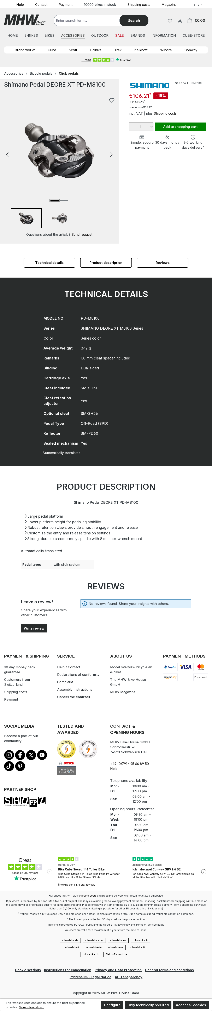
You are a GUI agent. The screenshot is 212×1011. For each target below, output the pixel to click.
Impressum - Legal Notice (90, 977)
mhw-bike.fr (140, 940)
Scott (73, 50)
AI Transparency (128, 977)
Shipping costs (138, 4)
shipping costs (87, 895)
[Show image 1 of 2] (55, 200)
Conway (190, 50)
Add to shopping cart (180, 127)
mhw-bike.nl (115, 947)
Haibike (95, 50)
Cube (52, 50)
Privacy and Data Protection (118, 970)
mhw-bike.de (70, 940)
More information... (31, 1007)
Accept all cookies (191, 1005)
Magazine (169, 4)
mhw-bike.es (118, 940)
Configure (112, 1005)
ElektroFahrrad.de (116, 954)
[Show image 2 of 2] (63, 200)
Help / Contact (68, 667)
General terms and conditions (169, 970)
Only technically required (148, 1005)
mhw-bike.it (72, 947)
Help (20, 4)
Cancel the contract (73, 697)
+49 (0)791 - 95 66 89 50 (129, 764)
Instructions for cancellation (67, 970)
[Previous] (7, 154)
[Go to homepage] (25, 20)
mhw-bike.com (94, 940)
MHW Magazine (122, 692)
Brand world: (25, 50)
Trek (118, 50)
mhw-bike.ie (94, 947)
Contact (41, 4)
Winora (166, 50)
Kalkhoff (141, 50)
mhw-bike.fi (137, 947)
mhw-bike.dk (91, 954)
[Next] (111, 154)
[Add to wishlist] (111, 100)
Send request (81, 234)
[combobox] (91, 20)
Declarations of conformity (78, 674)
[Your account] (180, 20)
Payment (65, 4)
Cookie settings (28, 970)
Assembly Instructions (74, 689)
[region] (59, 166)
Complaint (65, 682)
